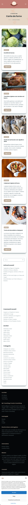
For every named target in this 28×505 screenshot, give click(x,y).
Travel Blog (4, 399)
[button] (26, 478)
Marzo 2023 (6, 341)
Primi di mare (6, 372)
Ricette (3, 419)
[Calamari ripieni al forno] (14, 168)
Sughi (4, 381)
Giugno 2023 (6, 337)
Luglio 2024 (6, 330)
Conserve (5, 356)
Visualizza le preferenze (14, 500)
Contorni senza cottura (9, 359)
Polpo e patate (13, 319)
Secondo (6, 50)
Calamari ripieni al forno (12, 183)
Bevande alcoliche (8, 352)
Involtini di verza (9, 53)
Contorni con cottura (8, 358)
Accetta (14, 492)
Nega (14, 496)
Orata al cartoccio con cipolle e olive (14, 140)
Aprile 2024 (6, 332)
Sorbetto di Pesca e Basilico (10, 270)
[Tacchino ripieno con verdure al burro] (14, 81)
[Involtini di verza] (14, 38)
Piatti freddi (6, 370)
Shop (3, 421)
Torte (4, 383)
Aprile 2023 (6, 339)
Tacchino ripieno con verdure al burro (14, 97)
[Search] (2, 4)
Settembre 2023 (7, 336)
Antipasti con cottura (8, 349)
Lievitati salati (7, 367)
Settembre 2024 (7, 328)
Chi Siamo (4, 395)
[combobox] (12, 259)
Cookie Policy (13, 503)
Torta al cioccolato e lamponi (13, 230)
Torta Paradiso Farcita (15, 321)
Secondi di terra (7, 379)
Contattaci (4, 397)
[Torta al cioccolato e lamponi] (14, 215)
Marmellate (6, 368)
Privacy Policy (5, 446)
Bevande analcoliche (8, 354)
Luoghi (3, 422)
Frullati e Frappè (7, 363)
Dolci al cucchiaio (8, 361)
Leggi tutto (8, 67)
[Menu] (25, 4)
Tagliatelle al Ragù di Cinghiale (11, 268)
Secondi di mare (7, 377)
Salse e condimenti (8, 375)
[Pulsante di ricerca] (22, 259)
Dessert (6, 227)
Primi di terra (6, 374)
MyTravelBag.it (5, 406)
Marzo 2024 (6, 334)
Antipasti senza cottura (9, 350)
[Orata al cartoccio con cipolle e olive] (14, 125)
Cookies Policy (5, 448)
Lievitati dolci (6, 365)
